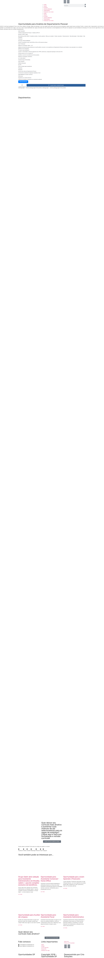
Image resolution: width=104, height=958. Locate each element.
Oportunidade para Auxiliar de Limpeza (29, 916)
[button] (20, 849)
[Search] (85, 5)
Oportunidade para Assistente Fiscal (48, 916)
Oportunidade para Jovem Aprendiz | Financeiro (73, 878)
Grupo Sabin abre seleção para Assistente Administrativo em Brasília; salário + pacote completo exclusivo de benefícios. (29, 881)
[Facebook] (64, 1)
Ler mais (20, 894)
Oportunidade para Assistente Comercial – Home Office (50, 879)
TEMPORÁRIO (47, 10)
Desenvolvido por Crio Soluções (74, 955)
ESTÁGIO (46, 7)
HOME (45, 4)
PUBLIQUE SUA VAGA (49, 12)
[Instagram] (68, 1)
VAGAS (45, 6)
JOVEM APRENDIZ (48, 9)
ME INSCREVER (23, 81)
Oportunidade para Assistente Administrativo (73, 916)
